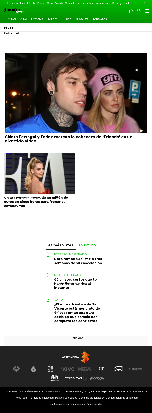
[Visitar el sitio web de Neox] (50, 369)
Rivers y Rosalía (121, 3)
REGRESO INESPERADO (70, 255)
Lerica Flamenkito (21, 3)
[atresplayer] (130, 11)
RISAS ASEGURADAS (68, 275)
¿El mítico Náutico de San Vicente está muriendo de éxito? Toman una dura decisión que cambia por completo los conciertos (77, 312)
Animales (82, 19)
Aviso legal (21, 397)
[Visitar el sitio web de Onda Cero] (118, 369)
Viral (23, 19)
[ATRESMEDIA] (76, 357)
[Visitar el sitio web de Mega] (84, 369)
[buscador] (139, 11)
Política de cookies (66, 397)
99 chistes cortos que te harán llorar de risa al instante (75, 284)
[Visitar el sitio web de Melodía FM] (55, 378)
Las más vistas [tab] (59, 245)
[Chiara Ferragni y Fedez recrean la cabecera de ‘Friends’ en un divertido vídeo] (76, 93)
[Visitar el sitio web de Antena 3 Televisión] (16, 369)
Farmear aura (102, 3)
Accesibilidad (94, 404)
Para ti (52, 19)
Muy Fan (10, 19)
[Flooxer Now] (20, 11)
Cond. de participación (91, 397)
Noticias (37, 19)
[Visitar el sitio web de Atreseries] (101, 369)
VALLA (58, 300)
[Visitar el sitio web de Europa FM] (135, 369)
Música (66, 19)
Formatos (100, 19)
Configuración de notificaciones (68, 404)
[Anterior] (7, 3)
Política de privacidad (41, 397)
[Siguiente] (145, 3)
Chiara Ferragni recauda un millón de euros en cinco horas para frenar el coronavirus (36, 202)
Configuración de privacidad (122, 397)
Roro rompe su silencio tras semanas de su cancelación (78, 261)
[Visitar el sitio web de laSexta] (33, 369)
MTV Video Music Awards (48, 3)
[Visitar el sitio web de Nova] (67, 369)
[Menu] (147, 11)
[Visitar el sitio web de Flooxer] (97, 378)
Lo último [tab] (87, 245)
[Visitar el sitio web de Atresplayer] (76, 378)
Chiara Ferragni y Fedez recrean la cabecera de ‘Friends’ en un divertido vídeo (68, 139)
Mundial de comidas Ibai (79, 3)
